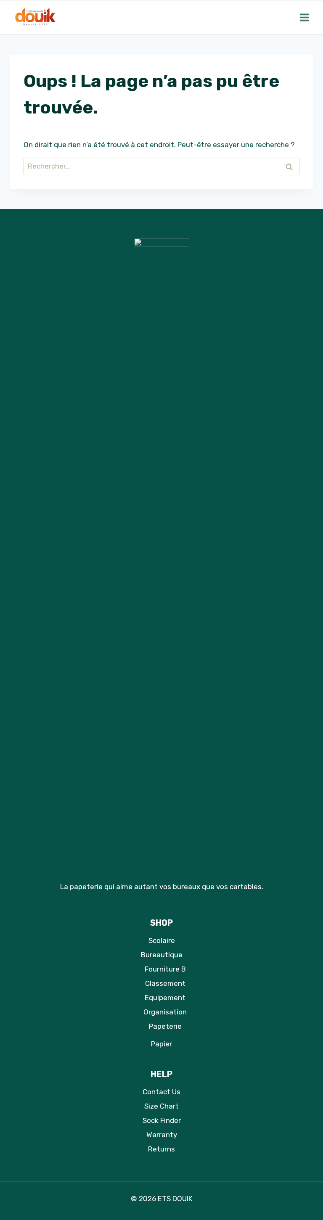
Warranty (161, 1134)
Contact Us (161, 1092)
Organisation (165, 1012)
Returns (161, 1149)
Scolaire (161, 940)
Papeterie (165, 1026)
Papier (161, 1044)
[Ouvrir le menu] (304, 17)
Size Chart (161, 1106)
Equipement (165, 997)
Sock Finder (162, 1120)
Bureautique (162, 955)
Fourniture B (165, 969)
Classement (165, 983)
